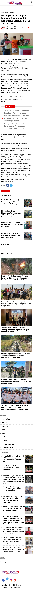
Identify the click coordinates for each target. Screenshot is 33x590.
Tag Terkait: (5, 191)
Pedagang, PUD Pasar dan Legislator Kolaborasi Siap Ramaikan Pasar (10, 235)
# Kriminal (4, 426)
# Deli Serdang (5, 419)
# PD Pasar (4, 437)
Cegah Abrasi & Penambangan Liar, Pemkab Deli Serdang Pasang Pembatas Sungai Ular (16, 304)
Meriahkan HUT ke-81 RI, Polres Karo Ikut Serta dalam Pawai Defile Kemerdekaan (14, 508)
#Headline (22, 191)
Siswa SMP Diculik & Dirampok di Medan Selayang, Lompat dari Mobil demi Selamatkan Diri (13, 458)
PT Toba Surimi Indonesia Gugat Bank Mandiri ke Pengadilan (11, 468)
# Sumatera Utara (6, 448)
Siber (10, 585)
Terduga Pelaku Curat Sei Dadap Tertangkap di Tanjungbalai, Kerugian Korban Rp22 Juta (16, 126)
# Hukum (3, 423)
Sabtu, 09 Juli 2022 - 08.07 (11, 28)
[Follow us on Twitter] (7, 578)
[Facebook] (7, 185)
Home (2, 12)
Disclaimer (17, 585)
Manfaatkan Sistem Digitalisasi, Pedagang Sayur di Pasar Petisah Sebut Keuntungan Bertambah (11, 214)
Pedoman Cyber (7, 587)
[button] (31, 1)
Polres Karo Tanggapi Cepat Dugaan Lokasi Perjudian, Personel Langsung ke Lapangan (12, 499)
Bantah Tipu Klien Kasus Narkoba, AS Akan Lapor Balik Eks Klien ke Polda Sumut (13, 549)
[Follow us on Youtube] (14, 580)
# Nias (2, 433)
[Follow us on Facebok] (3, 580)
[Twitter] (11, 185)
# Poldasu (3, 440)
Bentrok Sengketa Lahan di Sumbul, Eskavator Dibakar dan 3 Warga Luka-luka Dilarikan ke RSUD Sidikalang (15, 278)
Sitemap (3, 562)
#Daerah (13, 191)
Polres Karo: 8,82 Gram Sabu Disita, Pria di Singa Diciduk (17, 119)
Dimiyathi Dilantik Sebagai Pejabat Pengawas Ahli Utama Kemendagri (12, 224)
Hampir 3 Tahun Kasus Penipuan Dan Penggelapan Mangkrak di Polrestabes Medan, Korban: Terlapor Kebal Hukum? (13, 520)
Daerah (6, 12)
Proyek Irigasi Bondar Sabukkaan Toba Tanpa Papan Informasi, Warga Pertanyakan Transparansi (16, 113)
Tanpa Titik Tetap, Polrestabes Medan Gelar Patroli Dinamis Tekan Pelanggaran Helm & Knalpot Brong (15, 407)
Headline (12, 12)
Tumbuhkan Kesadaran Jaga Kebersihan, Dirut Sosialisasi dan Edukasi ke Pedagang (11, 202)
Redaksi (4, 585)
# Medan (3, 430)
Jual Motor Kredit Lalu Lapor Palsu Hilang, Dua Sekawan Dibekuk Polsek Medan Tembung (13, 540)
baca (24, 27)
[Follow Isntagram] (11, 580)
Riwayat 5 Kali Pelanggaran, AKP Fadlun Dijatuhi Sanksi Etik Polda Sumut (13, 489)
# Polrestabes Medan (7, 444)
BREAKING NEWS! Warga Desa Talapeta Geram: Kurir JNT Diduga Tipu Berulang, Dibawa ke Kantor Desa (13, 530)
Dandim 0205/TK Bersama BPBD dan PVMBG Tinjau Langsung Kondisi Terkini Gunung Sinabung (16, 381)
